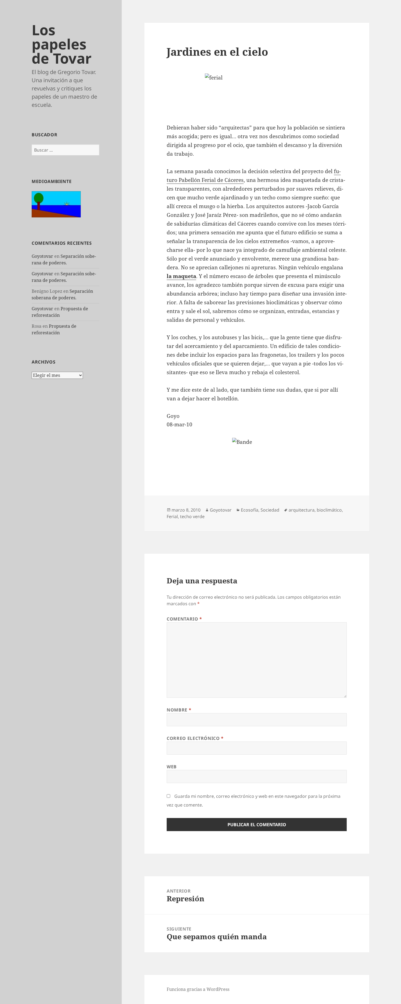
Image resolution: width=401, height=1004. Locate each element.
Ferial (172, 516)
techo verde (192, 516)
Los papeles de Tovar (62, 44)
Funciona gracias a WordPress (198, 989)
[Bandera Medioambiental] (56, 204)
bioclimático (329, 510)
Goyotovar (42, 256)
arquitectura (302, 510)
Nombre (179, 710)
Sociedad (270, 510)
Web (172, 767)
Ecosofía (249, 510)
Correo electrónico (195, 738)
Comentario (184, 619)
